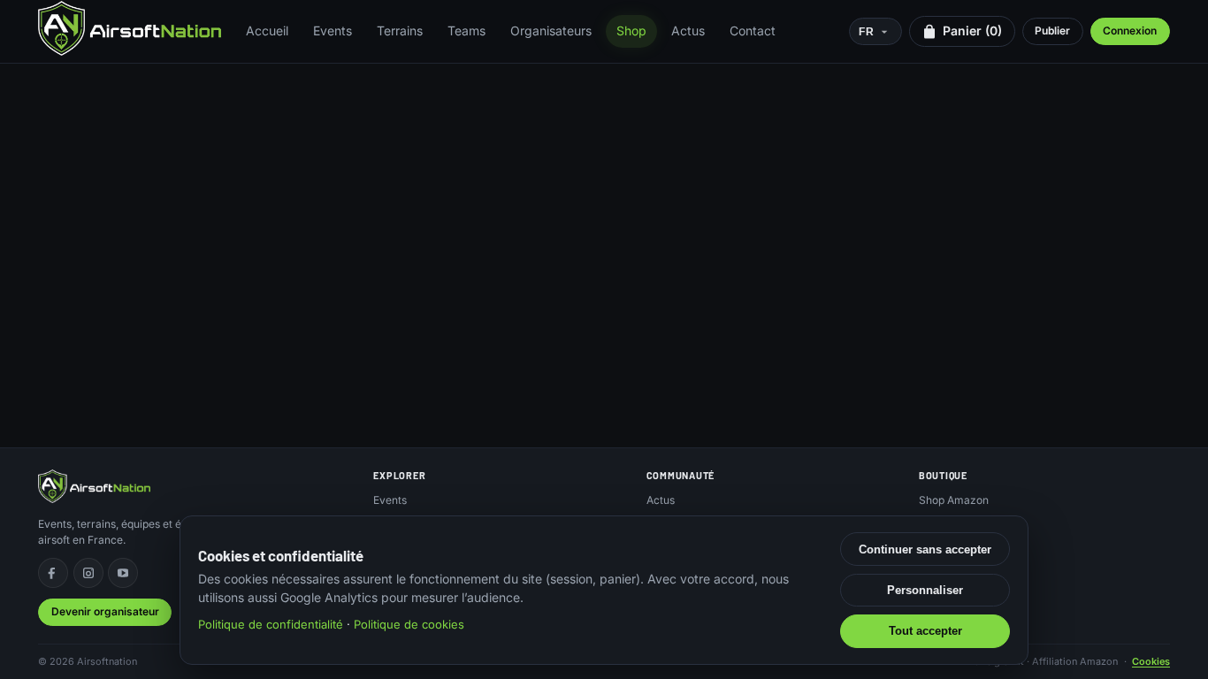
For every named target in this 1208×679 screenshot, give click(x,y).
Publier (1052, 30)
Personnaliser (925, 590)
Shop (631, 30)
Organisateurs (551, 30)
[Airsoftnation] (129, 28)
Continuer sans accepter (925, 549)
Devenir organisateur (105, 611)
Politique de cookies (409, 624)
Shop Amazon (954, 500)
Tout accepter (925, 630)
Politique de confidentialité (270, 624)
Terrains (400, 30)
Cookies (1151, 661)
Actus (688, 30)
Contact (753, 30)
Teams (466, 30)
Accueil (267, 30)
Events (332, 30)
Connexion (1130, 30)
